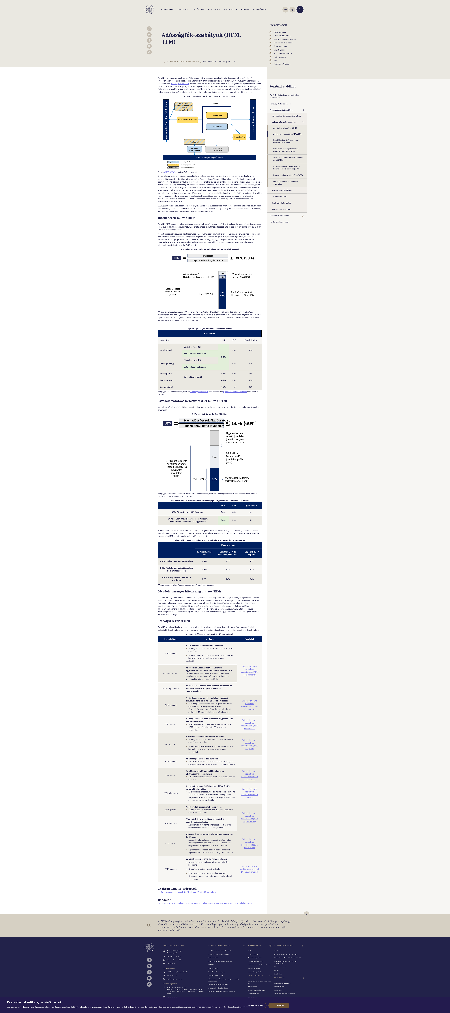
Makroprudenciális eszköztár (284, 122)
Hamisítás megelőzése (255, 958)
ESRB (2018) (169, 172)
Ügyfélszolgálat (252, 986)
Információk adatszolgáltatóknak (284, 993)
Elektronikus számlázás (255, 961)
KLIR (249, 951)
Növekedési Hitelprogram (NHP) (218, 984)
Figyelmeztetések (253, 993)
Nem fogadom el (255, 1005)
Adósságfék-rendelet (180, 84)
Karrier (276, 970)
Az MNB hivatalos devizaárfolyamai (219, 951)
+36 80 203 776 (172, 975)
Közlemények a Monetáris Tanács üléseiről (287, 958)
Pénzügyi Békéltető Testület (256, 990)
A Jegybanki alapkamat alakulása (218, 954)
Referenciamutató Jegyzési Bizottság (220, 961)
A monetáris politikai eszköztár (218, 988)
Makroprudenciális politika (281, 110)
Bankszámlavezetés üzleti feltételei (259, 965)
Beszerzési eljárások (254, 972)
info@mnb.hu (171, 963)
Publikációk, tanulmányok (280, 216)
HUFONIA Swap (213, 968)
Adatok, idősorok (279, 986)
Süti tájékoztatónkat (235, 1007)
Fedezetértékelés (213, 958)
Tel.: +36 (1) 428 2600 (174, 956)
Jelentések (277, 951)
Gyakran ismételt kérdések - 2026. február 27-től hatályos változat (189, 892)
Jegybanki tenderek (254, 968)
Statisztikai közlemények (282, 983)
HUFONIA (211, 965)
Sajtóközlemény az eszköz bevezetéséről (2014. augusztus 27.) (249, 869)
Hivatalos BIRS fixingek (215, 975)
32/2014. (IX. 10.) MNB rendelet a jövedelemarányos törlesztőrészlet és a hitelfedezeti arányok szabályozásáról (205, 903)
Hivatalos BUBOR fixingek (216, 972)
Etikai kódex (278, 974)
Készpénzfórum (253, 954)
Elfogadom (279, 1005)
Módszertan (278, 990)
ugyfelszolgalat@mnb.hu (174, 979)
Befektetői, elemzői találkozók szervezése (221, 991)
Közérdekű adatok (280, 967)
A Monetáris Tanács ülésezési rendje (286, 954)
